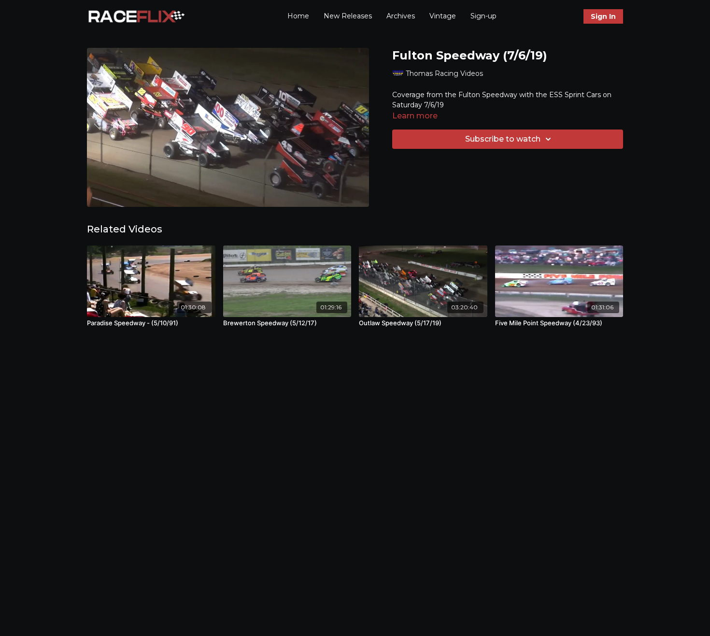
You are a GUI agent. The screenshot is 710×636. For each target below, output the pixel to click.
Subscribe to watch (502, 139)
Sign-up (483, 16)
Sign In (603, 16)
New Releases (348, 16)
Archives (400, 16)
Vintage (442, 16)
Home (298, 16)
